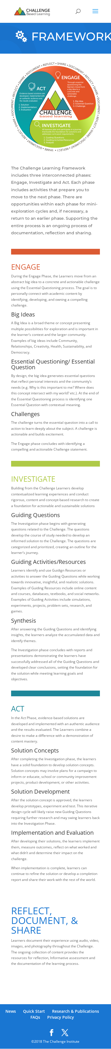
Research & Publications (75, 1011)
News (10, 1011)
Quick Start (34, 1011)
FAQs (35, 1017)
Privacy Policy (60, 1017)
